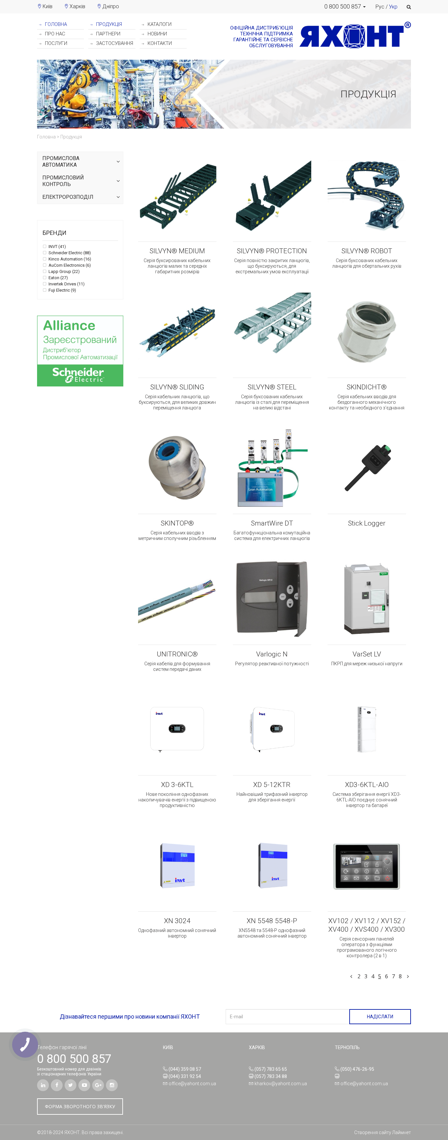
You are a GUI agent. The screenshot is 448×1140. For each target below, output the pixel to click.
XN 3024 (177, 921)
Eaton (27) (58, 278)
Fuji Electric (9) (62, 290)
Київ (47, 6)
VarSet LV (367, 654)
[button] (345, 6)
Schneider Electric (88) (69, 253)
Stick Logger (366, 523)
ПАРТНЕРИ (107, 34)
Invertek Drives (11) (66, 284)
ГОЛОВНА (55, 24)
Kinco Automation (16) (69, 259)
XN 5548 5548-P (272, 921)
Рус (380, 7)
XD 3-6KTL (177, 785)
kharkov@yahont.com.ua (281, 1083)
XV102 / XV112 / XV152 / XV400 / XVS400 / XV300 (366, 925)
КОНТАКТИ (159, 43)
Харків (77, 6)
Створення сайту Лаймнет (382, 1132)
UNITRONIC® (177, 654)
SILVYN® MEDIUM (177, 251)
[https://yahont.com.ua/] (352, 36)
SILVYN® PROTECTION (272, 251)
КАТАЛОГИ (159, 24)
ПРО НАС (54, 34)
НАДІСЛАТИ (380, 1016)
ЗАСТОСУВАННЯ (114, 43)
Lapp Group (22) (64, 271)
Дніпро (110, 6)
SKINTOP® (177, 523)
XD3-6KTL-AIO (367, 785)
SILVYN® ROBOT (366, 251)
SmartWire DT (272, 523)
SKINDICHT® (367, 387)
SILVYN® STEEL (272, 387)
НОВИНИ (156, 34)
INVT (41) (57, 246)
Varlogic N (272, 654)
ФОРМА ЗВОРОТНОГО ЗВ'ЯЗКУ (80, 1106)
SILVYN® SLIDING (177, 387)
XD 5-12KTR (272, 785)
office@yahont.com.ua (192, 1083)
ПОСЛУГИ (55, 43)
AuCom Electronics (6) (69, 265)
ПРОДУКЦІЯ (108, 24)
